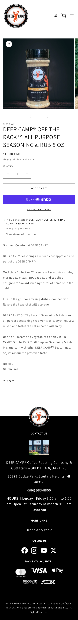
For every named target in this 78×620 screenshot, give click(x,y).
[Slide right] (47, 116)
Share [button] (10, 381)
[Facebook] (24, 550)
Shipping (7, 159)
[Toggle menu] (71, 16)
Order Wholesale (39, 530)
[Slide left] (30, 116)
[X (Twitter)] (53, 550)
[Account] (55, 16)
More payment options (39, 208)
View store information (21, 234)
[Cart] (63, 16)
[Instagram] (34, 550)
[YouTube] (44, 550)
